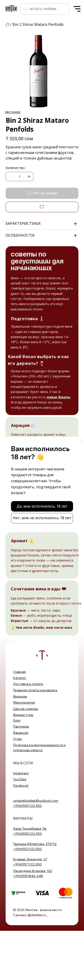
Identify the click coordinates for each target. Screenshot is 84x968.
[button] (42, 506)
